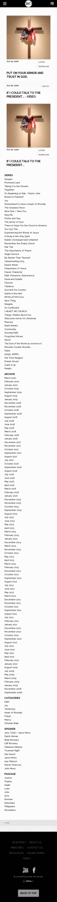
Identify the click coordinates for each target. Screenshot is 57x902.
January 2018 (11, 438)
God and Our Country (15, 290)
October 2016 (11, 463)
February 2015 (11, 535)
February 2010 (11, 660)
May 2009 (9, 674)
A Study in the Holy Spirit (17, 236)
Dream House (11, 361)
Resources (16, 853)
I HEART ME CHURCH (15, 311)
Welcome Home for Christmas (20, 318)
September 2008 (13, 692)
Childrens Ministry (13, 747)
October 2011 (11, 606)
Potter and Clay (12, 218)
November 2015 (12, 503)
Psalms (8, 781)
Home (7, 823)
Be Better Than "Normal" (17, 257)
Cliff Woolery (11, 743)
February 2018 (11, 435)
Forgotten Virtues (13, 336)
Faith (6, 702)
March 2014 (10, 546)
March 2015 (10, 531)
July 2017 (9, 460)
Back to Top (28, 893)
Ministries (17, 847)
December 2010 (12, 628)
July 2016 (9, 474)
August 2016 (10, 471)
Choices (8, 282)
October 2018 (11, 410)
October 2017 (11, 449)
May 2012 (9, 592)
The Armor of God (13, 222)
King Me (8, 215)
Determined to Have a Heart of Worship (25, 204)
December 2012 (12, 571)
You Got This (11, 229)
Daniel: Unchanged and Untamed (21, 240)
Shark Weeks (11, 325)
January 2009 (11, 685)
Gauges (8, 179)
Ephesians (9, 803)
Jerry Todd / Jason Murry (17, 732)
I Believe (9, 286)
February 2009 (11, 681)
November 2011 (12, 603)
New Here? (19, 842)
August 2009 (11, 667)
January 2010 (11, 664)
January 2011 (10, 624)
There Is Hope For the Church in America (25, 225)
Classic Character (13, 272)
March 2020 (10, 378)
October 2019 (11, 388)
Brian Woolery (11, 740)
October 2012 (11, 574)
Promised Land (12, 182)
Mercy (7, 719)
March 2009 (10, 678)
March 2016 (10, 488)
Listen (42, 62)
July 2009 (9, 671)
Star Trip (8, 247)
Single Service (11, 254)
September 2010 (13, 639)
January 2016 (11, 496)
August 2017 (10, 456)
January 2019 (11, 399)
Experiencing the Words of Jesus (21, 232)
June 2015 (9, 521)
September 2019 (13, 392)
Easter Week (11, 265)
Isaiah (7, 785)
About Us (35, 842)
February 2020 (11, 381)
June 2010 (9, 649)
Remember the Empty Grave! (19, 243)
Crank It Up (10, 365)
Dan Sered (9, 754)
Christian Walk (11, 723)
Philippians (9, 806)
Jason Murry (10, 757)
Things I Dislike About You (17, 315)
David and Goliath (13, 279)
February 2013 (11, 567)
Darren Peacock (12, 765)
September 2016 (13, 467)
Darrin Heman (11, 736)
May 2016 (9, 481)
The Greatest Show (14, 207)
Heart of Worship (13, 712)
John (6, 792)
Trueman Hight (12, 750)
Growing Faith (11, 332)
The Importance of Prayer (17, 250)
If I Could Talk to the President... (24, 163)
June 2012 (9, 588)
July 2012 (9, 585)
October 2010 (11, 635)
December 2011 (12, 599)
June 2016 (9, 478)
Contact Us (35, 847)
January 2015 (11, 538)
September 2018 (13, 413)
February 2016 (11, 492)
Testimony (9, 709)
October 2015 (11, 506)
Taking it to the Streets (16, 186)
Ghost (7, 340)
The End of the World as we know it (23, 343)
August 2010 (10, 642)
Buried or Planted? (14, 197)
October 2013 (11, 553)
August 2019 (10, 395)
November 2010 (12, 631)
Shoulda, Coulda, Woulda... (17, 347)
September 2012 (12, 578)
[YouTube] (24, 869)
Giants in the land (13, 293)
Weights (8, 304)
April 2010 (9, 656)
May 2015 (9, 524)
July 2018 (9, 421)
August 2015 (10, 513)
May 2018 (9, 428)
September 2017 (12, 453)
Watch (45, 86)
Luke (7, 788)
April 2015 (9, 528)
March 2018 (10, 431)
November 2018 (12, 406)
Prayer (7, 716)
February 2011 (11, 621)
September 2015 (13, 510)
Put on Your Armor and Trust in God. (25, 74)
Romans (8, 799)
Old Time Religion (13, 358)
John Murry (10, 768)
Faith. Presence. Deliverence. (19, 275)
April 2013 (9, 560)
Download (44, 67)
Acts (6, 795)
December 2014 (12, 542)
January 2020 (11, 385)
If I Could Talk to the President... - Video (24, 94)
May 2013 (9, 556)
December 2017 (12, 442)
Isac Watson (10, 761)
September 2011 (12, 610)
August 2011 (10, 614)
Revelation (10, 810)
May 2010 (9, 653)
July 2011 (9, 617)
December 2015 (12, 499)
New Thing (10, 300)
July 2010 (9, 646)
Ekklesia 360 (28, 881)
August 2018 (10, 417)
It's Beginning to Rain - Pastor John (22, 193)
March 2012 (10, 596)
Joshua (8, 778)
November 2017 (12, 446)
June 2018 (9, 424)
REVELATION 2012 (14, 297)
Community (10, 329)
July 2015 (9, 517)
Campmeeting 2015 (14, 261)
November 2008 (12, 689)
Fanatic (8, 368)
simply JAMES (11, 354)
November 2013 (12, 549)
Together (9, 189)
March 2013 (10, 564)
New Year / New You (15, 211)
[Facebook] (33, 869)
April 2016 (9, 485)
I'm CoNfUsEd (11, 308)
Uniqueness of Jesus (15, 268)
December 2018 (12, 403)
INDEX (26, 858)
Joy (6, 200)
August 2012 (10, 581)
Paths (7, 350)
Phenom (8, 322)
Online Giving (35, 853)
